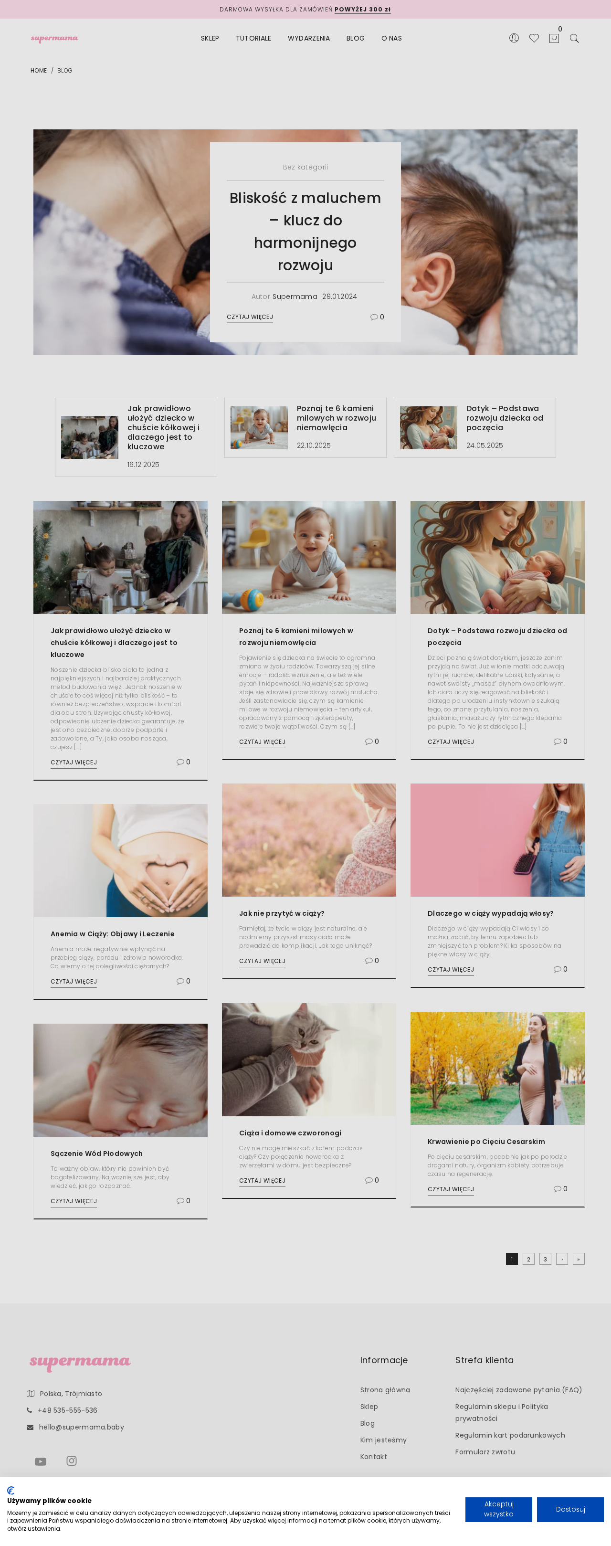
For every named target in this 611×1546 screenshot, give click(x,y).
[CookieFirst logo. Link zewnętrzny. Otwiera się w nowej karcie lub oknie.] (10, 1490)
